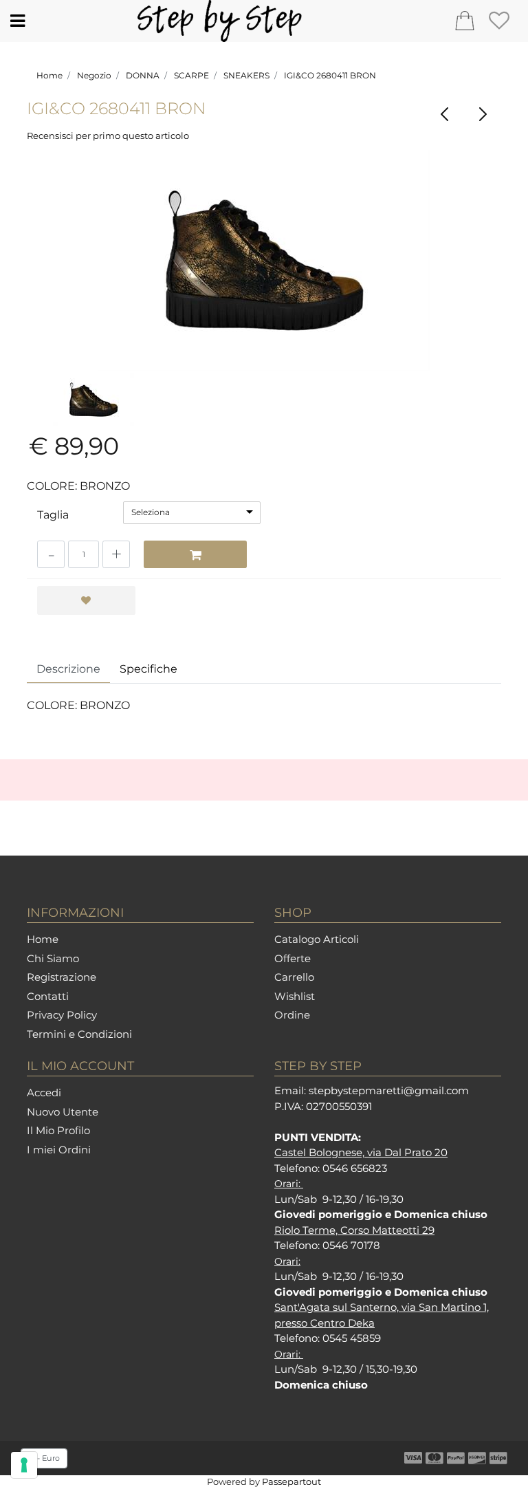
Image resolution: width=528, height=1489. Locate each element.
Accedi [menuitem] (44, 1092)
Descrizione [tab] (68, 668)
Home (49, 75)
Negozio (94, 75)
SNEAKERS (246, 75)
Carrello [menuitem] (294, 976)
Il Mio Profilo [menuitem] (58, 1130)
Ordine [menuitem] (292, 1014)
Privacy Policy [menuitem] (62, 1014)
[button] (264, 260)
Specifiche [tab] (148, 668)
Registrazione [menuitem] (61, 976)
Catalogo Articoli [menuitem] (316, 939)
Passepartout (291, 1481)
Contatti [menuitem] (48, 996)
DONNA (143, 75)
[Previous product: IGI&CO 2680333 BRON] (444, 114)
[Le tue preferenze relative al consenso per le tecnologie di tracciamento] (24, 1465)
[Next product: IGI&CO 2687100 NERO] (482, 114)
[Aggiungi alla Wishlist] (86, 600)
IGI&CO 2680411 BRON (330, 75)
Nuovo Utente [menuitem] (62, 1111)
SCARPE (191, 75)
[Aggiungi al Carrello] (195, 554)
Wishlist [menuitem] (294, 996)
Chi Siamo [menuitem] (53, 958)
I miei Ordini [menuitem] (59, 1149)
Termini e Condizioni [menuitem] (79, 1034)
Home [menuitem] (42, 939)
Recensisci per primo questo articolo (108, 135)
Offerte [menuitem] (292, 958)
